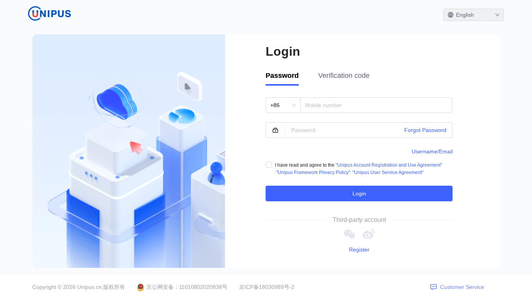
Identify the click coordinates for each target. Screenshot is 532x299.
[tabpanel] (359, 149)
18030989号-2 (276, 287)
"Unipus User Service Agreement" (387, 172)
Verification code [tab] (344, 75)
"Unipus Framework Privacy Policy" (313, 172)
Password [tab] (282, 75)
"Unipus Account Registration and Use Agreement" (389, 165)
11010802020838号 (203, 287)
